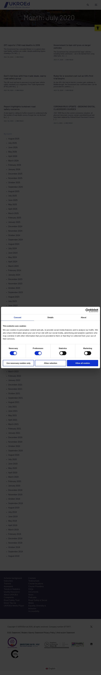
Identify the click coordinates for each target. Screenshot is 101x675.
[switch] (38, 353)
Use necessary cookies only (18, 363)
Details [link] (51, 317)
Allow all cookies (82, 363)
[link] (87, 310)
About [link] (83, 317)
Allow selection (50, 363)
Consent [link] (17, 317)
